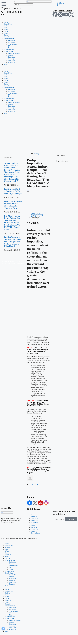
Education (11, 57)
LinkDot (21, 263)
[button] (19, 2)
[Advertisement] (39, 133)
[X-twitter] (71, 14)
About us (34, 517)
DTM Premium (9, 50)
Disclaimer (34, 520)
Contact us (34, 518)
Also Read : (38, 403)
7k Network (6, 263)
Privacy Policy (35, 522)
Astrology (11, 59)
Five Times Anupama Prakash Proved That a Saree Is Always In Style (13, 204)
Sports (6, 35)
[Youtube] (66, 14)
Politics (6, 26)
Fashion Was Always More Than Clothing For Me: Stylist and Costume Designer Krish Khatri (12, 241)
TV (9, 46)
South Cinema (12, 44)
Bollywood (11, 42)
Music (10, 48)
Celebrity (36, 154)
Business (7, 33)
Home (6, 22)
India (5, 28)
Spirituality (11, 62)
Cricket (6, 37)
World (6, 29)
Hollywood (11, 40)
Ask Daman (14, 263)
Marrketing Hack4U (8, 261)
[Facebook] (55, 14)
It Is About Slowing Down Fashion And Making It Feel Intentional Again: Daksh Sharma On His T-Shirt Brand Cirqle (12, 222)
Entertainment (8, 39)
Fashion (10, 55)
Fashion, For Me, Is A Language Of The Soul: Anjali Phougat (13, 191)
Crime (6, 31)
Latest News (8, 24)
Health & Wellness (14, 53)
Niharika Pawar (36, 485)
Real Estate (11, 61)
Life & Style (8, 51)
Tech (5, 64)
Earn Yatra (18, 261)
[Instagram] (60, 14)
